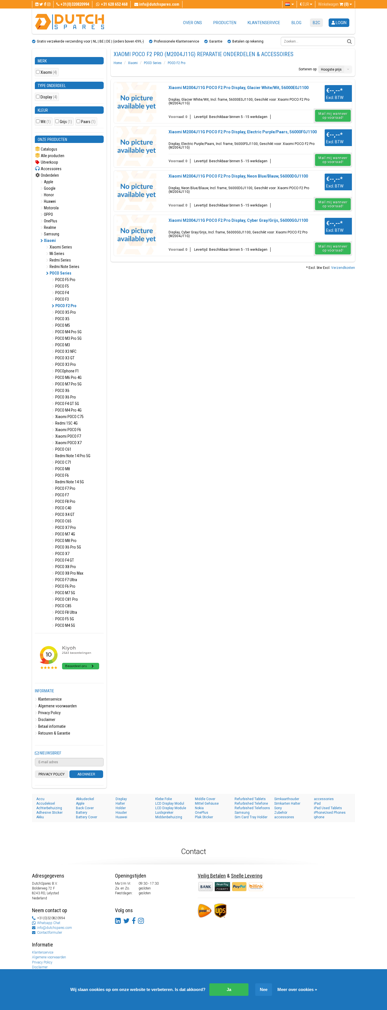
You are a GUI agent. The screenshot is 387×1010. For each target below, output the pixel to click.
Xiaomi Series (60, 247)
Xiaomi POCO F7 (67, 436)
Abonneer (86, 774)
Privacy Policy (49, 712)
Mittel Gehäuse (207, 804)
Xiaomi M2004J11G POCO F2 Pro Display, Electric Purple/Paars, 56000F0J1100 (243, 132)
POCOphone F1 (66, 371)
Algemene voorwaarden (57, 706)
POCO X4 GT (64, 514)
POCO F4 (61, 292)
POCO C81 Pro (66, 599)
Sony (278, 808)
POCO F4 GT (64, 560)
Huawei (49, 201)
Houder (121, 813)
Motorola (51, 208)
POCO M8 (62, 469)
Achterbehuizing (49, 808)
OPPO (48, 214)
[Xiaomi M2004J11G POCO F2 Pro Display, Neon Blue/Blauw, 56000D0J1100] (136, 190)
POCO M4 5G (64, 625)
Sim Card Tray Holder (251, 817)
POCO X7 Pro (65, 527)
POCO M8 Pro (65, 540)
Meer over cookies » (297, 989)
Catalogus (48, 149)
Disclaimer (46, 719)
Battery (81, 813)
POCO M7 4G (64, 534)
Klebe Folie (163, 799)
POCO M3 (62, 345)
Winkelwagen (333, 4)
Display (49, 97)
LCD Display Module (170, 808)
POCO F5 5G (64, 619)
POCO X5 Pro (65, 312)
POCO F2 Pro (65, 305)
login (340, 22)
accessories (324, 799)
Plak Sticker (204, 817)
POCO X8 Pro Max (68, 573)
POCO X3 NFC (65, 351)
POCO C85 (62, 606)
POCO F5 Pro (64, 279)
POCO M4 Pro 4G (68, 410)
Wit (46, 122)
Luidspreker (164, 813)
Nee (263, 989)
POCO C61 (62, 449)
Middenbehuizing (168, 817)
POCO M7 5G (64, 593)
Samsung (51, 234)
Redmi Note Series (64, 266)
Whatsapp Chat (48, 923)
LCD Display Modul (169, 804)
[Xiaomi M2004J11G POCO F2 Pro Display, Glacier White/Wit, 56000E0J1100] (136, 102)
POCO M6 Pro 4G (68, 377)
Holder (121, 808)
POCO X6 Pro (65, 397)
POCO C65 (62, 521)
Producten (224, 22)
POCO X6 (61, 390)
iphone (319, 817)
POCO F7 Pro (64, 488)
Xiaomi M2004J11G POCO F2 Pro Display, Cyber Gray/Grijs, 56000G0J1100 (238, 220)
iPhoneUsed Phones (330, 813)
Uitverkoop (49, 162)
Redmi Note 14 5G (69, 482)
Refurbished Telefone (251, 804)
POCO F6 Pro (64, 586)
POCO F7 (61, 495)
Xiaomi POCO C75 (69, 416)
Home (118, 63)
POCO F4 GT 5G (66, 403)
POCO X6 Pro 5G (67, 547)
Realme (49, 227)
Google (49, 188)
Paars (88, 122)
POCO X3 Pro (65, 364)
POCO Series (60, 273)
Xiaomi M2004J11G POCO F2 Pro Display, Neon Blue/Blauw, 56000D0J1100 (238, 176)
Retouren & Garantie (53, 733)
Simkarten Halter (287, 804)
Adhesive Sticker (49, 813)
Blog (296, 22)
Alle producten (52, 155)
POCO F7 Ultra (65, 579)
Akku (40, 817)
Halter (120, 804)
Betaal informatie (51, 726)
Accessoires (50, 168)
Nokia (199, 808)
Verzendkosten (343, 268)
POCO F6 (61, 475)
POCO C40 (62, 508)
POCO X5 (61, 319)
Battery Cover (86, 817)
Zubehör (280, 813)
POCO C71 (62, 462)
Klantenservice (264, 22)
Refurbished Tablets (250, 799)
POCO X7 (61, 553)
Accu (40, 799)
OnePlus (50, 221)
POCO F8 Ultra (65, 612)
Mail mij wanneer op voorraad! (332, 116)
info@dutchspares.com (54, 928)
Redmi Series (60, 260)
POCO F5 (61, 286)
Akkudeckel (85, 799)
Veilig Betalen (212, 876)
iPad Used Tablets (328, 808)
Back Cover (85, 808)
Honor (48, 195)
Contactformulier (49, 933)
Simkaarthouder (286, 799)
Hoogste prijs (331, 69)
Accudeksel (45, 804)
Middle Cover (205, 799)
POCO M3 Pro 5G (68, 338)
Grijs (66, 122)
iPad (317, 804)
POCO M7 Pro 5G (68, 384)
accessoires (284, 817)
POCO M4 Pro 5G (68, 332)
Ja (229, 989)
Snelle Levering (246, 876)
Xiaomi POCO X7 (68, 442)
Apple (48, 182)
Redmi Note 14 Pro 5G (72, 456)
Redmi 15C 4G (66, 423)
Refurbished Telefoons (252, 808)
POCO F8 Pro (64, 501)
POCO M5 (62, 325)
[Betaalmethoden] (223, 886)
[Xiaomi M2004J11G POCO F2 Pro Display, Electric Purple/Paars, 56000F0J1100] (136, 146)
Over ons (192, 22)
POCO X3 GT (64, 358)
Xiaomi (49, 72)
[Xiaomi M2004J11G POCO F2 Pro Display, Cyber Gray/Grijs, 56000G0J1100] (136, 235)
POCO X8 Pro (65, 566)
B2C (316, 22)
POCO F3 (61, 299)
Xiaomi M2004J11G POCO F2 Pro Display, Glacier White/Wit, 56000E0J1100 (239, 87)
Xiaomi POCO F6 (67, 429)
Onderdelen (49, 175)
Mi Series (56, 253)
